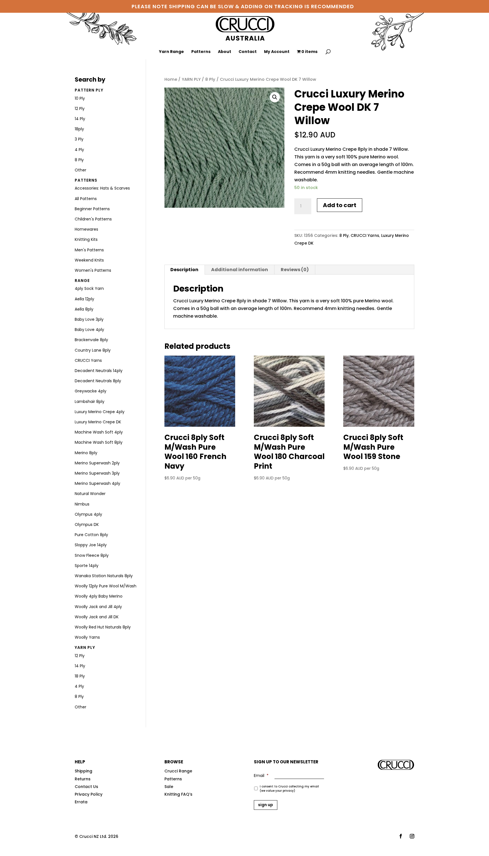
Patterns (201, 52)
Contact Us (86, 786)
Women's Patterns (93, 270)
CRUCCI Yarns (365, 235)
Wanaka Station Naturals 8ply (104, 576)
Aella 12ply (84, 299)
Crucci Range (178, 771)
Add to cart (339, 205)
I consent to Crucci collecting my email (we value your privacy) (289, 788)
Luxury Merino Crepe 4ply (100, 412)
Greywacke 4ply (90, 391)
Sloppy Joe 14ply (91, 545)
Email (261, 775)
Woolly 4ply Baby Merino (99, 596)
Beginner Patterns (92, 209)
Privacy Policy (88, 794)
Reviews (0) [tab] (295, 269)
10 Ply (80, 98)
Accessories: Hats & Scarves (102, 188)
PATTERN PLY (89, 90)
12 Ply (80, 108)
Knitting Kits (86, 239)
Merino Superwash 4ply (97, 483)
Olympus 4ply (88, 514)
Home (170, 79)
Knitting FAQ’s (178, 794)
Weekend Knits (89, 260)
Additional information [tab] (239, 269)
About (224, 52)
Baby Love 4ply (89, 329)
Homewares (86, 229)
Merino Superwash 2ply (97, 463)
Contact (248, 52)
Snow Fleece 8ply (92, 555)
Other (80, 170)
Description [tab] (184, 269)
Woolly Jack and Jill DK (97, 617)
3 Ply (79, 139)
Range (82, 280)
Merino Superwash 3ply (97, 473)
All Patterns (86, 198)
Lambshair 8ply (89, 401)
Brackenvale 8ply (91, 340)
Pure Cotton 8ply (91, 535)
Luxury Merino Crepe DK (98, 422)
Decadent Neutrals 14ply (99, 370)
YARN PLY (191, 79)
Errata (81, 802)
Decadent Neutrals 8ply (98, 381)
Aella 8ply (84, 309)
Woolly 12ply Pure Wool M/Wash (105, 586)
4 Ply (79, 149)
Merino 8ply (86, 453)
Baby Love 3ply (89, 319)
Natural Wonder (90, 493)
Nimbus (82, 504)
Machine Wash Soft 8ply (99, 442)
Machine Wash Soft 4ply (99, 432)
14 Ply (80, 119)
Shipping (83, 771)
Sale (168, 786)
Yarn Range (171, 52)
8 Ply (210, 79)
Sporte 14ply (86, 565)
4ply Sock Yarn (89, 288)
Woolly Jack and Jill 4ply (98, 606)
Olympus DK (87, 524)
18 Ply (80, 676)
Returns (83, 779)
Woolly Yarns (87, 637)
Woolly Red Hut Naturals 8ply (103, 627)
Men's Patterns (89, 250)
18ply (79, 129)
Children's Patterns (93, 219)
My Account (276, 52)
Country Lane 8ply (93, 350)
